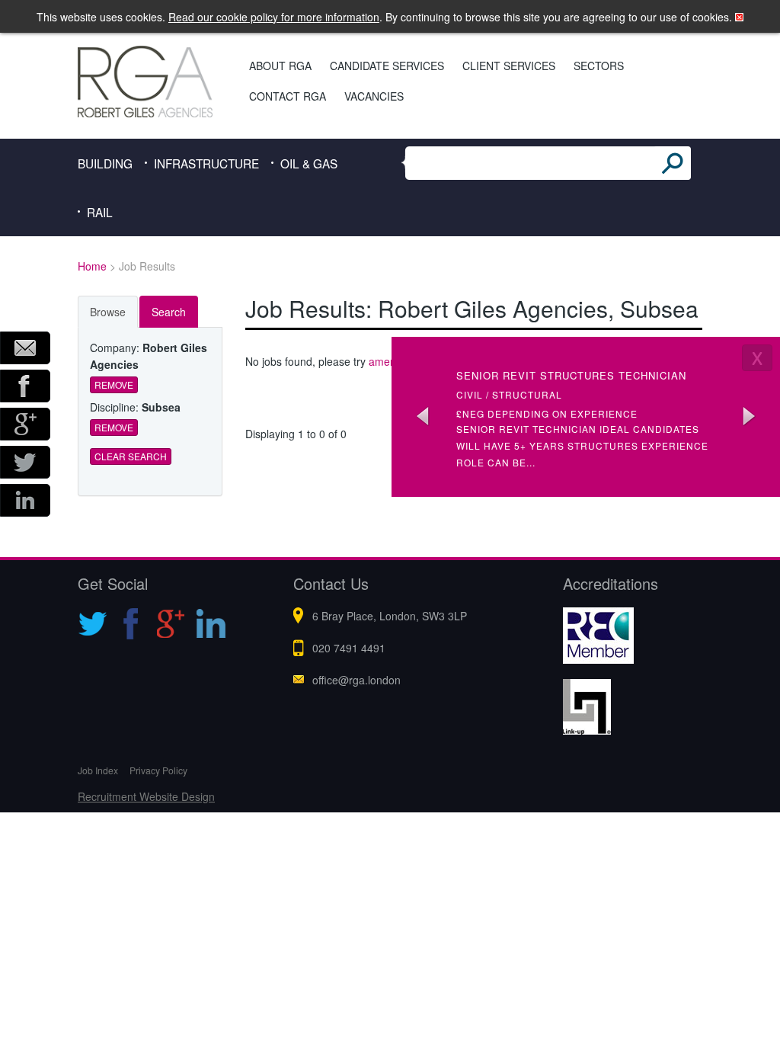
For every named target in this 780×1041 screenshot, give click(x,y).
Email (25, 348)
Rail (100, 211)
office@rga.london (356, 679)
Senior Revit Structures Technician (571, 375)
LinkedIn (25, 500)
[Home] (147, 81)
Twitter (25, 462)
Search (169, 311)
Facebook (25, 386)
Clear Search (130, 456)
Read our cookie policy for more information (273, 16)
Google (25, 424)
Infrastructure (206, 163)
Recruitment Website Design (146, 796)
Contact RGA (287, 96)
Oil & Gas (308, 163)
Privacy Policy (158, 770)
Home (92, 266)
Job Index (98, 770)
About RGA (280, 65)
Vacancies (374, 96)
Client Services (508, 65)
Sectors (599, 65)
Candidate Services (387, 65)
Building (105, 163)
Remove (113, 384)
